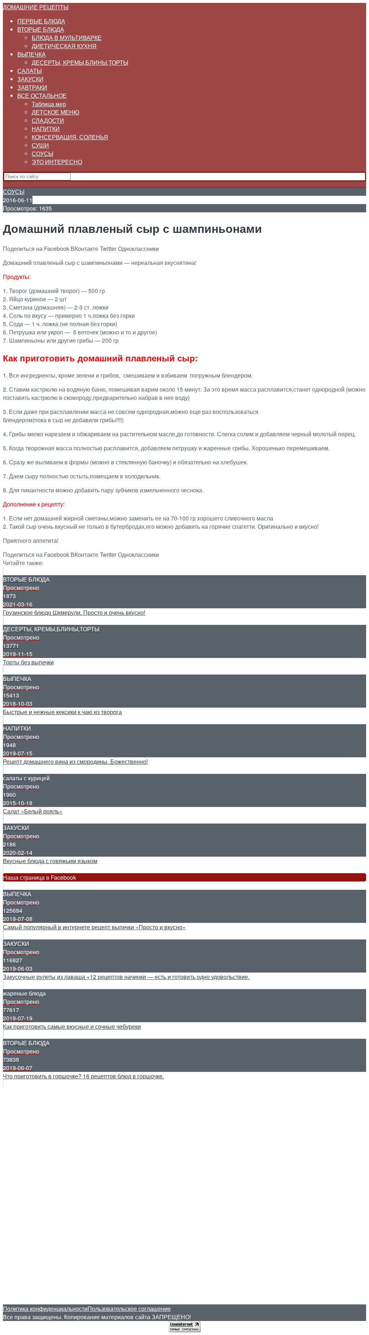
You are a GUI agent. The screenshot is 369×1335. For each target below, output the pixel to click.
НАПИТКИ (46, 129)
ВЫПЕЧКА (31, 54)
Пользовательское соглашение (129, 1308)
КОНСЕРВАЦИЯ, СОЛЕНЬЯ (70, 137)
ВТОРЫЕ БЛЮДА (40, 29)
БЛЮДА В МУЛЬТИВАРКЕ (67, 37)
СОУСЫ (42, 153)
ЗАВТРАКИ (32, 87)
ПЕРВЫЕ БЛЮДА (41, 21)
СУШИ (40, 145)
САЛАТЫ (29, 71)
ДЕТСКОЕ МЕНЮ (55, 112)
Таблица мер (49, 104)
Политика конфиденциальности (45, 1308)
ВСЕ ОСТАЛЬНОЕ (42, 95)
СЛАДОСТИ (48, 120)
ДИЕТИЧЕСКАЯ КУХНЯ (64, 46)
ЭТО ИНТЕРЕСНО (57, 162)
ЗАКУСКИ (30, 79)
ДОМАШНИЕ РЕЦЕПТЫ (35, 7)
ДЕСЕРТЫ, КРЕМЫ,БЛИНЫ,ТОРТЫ (80, 62)
